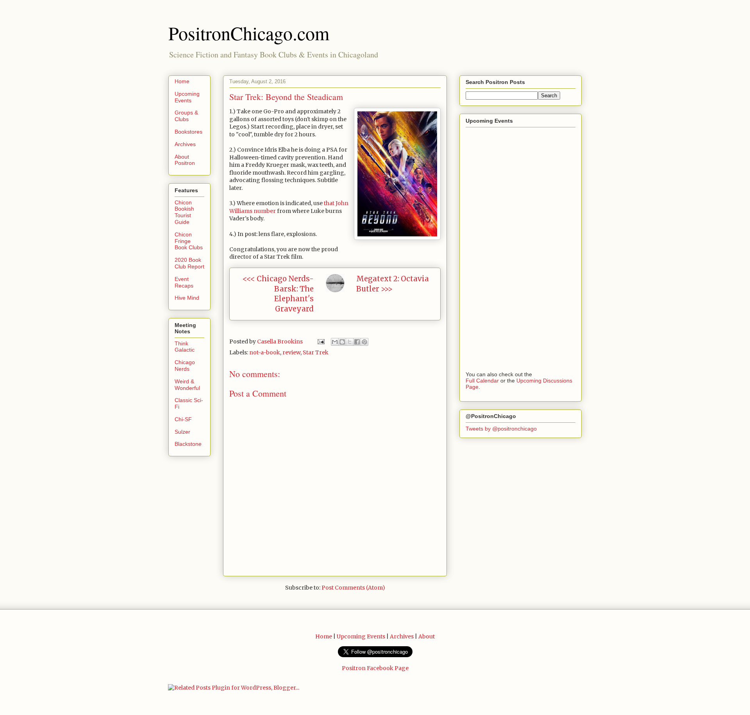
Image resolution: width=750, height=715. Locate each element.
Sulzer (182, 432)
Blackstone (188, 444)
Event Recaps (184, 282)
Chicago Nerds (185, 365)
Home (182, 81)
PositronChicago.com (248, 32)
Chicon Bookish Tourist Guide (184, 212)
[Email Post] (320, 341)
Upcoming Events (187, 97)
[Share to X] (350, 342)
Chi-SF (183, 419)
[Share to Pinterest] (364, 342)
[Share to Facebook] (357, 342)
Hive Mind (187, 298)
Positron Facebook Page (375, 668)
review (291, 352)
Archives (185, 144)
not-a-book (264, 352)
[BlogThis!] (342, 342)
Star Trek (316, 352)
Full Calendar (482, 380)
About (426, 636)
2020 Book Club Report (189, 263)
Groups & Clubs (186, 115)
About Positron (185, 160)
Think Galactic (185, 346)
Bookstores (188, 132)
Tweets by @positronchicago (501, 428)
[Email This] (335, 342)
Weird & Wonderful (187, 384)
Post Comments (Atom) (353, 587)
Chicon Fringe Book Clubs (189, 241)
